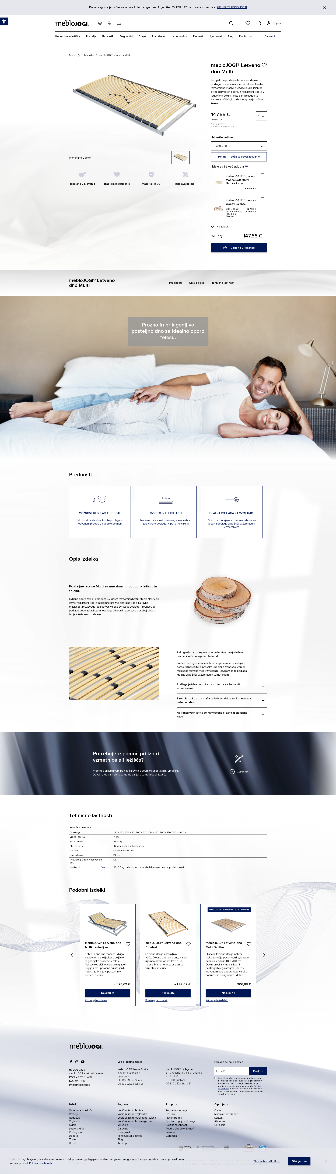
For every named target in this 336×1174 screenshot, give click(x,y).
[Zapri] (324, 7)
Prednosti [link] (175, 283)
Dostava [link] (171, 1114)
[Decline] (325, 1161)
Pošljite (258, 1071)
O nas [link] (217, 1110)
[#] (231, 23)
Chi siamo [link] (219, 1125)
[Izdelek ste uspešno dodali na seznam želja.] (264, 65)
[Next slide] (263, 955)
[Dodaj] (128, 944)
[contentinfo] (168, 58)
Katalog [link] (122, 1143)
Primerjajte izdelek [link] (80, 157)
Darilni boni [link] (246, 36)
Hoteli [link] (72, 1143)
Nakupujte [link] (107, 955)
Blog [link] (120, 1139)
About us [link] (219, 1121)
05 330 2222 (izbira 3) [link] (178, 1083)
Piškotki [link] (170, 1132)
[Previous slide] (72, 955)
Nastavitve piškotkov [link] (267, 1161)
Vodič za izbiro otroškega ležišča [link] (137, 1117)
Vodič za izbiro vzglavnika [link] (132, 1114)
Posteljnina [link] (75, 1132)
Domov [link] (72, 55)
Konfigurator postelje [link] (130, 1135)
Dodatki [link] (73, 1135)
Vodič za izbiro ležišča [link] (130, 1110)
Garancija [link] (171, 1135)
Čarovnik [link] (123, 1128)
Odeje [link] (72, 1125)
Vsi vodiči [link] (123, 1125)
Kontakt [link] (218, 1117)
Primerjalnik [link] (124, 1132)
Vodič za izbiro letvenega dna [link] (135, 1121)
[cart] (258, 23)
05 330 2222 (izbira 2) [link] (130, 1084)
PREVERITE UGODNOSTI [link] (232, 7)
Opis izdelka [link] (197, 283)
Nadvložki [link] (74, 1117)
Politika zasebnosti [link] (177, 1125)
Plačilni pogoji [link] (174, 1117)
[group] (180, 157)
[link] (239, 763)
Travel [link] (72, 1139)
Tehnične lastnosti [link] (223, 283)
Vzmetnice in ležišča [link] (81, 1110)
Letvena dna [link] (88, 55)
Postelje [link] (74, 1114)
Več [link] (104, 867)
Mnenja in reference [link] (226, 1114)
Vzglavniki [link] (74, 1121)
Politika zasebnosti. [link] (40, 1163)
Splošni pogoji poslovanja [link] (180, 1121)
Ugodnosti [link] (215, 36)
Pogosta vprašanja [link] (176, 1110)
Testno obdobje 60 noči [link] (180, 1128)
